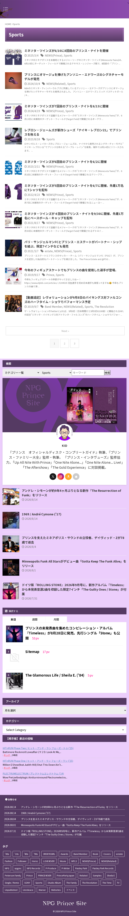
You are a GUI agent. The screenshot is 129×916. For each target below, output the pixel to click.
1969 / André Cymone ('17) (41, 514)
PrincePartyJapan (65, 875)
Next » (65, 331)
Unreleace (28, 889)
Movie (63, 861)
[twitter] (53, 476)
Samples (97, 875)
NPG (7, 868)
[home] (76, 476)
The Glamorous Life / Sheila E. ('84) (55, 675)
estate (49, 251)
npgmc (18, 868)
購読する (13, 611)
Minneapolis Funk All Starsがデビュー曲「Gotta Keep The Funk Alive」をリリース (66, 825)
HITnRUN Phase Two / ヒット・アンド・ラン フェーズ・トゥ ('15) (38, 748)
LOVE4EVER (49, 861)
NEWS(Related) (56, 84)
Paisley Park (81, 868)
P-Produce (51, 868)
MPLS (74, 861)
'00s (7, 853)
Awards (64, 853)
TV (118, 882)
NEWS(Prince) (53, 55)
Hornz (35, 861)
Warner (42, 889)
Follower (22, 861)
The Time (107, 882)
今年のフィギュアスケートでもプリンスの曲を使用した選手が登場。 (71, 270)
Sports (68, 55)
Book (95, 853)
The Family (71, 882)
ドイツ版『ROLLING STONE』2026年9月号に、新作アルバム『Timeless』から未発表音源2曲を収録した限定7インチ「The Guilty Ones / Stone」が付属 (74, 589)
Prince (50, 275)
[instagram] (60, 476)
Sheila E (111, 875)
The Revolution (104, 306)
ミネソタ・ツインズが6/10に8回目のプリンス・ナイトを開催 (66, 50)
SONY (27, 882)
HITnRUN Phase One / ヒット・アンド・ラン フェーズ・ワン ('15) (38, 760)
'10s (16, 853)
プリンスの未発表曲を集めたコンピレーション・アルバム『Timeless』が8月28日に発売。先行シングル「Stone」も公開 (72, 633)
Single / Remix (12, 882)
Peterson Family (13, 875)
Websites (56, 889)
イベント (70, 889)
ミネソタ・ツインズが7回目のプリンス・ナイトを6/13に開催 (66, 106)
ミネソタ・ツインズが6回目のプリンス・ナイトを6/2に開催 (65, 161)
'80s (26, 853)
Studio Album (54, 882)
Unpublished (11, 889)
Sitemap (32, 651)
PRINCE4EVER (44, 875)
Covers (107, 853)
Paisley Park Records (103, 868)
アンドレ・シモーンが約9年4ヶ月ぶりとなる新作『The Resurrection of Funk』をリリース (69, 807)
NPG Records (33, 868)
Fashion (8, 861)
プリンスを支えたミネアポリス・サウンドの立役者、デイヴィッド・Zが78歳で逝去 (65, 819)
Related (84, 875)
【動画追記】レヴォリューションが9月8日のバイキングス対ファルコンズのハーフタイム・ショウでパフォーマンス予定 (73, 299)
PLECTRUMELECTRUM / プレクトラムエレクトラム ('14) (33, 773)
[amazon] (68, 476)
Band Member (53, 306)
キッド (7, 755)
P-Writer (66, 868)
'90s (36, 853)
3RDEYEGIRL (49, 853)
